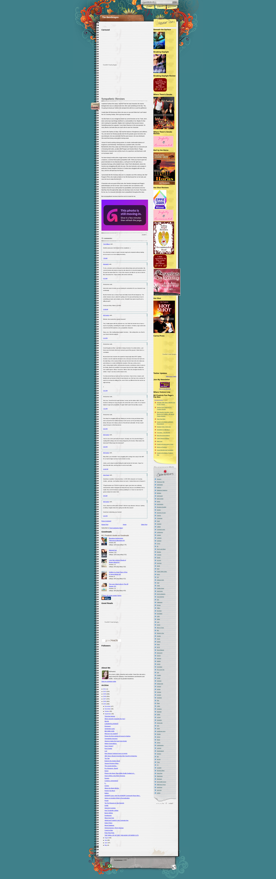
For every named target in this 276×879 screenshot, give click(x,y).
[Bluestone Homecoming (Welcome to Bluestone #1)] (105, 541)
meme (158, 624)
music (158, 638)
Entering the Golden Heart (112, 761)
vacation (159, 767)
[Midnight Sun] (105, 553)
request (159, 686)
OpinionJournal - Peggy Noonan (114, 828)
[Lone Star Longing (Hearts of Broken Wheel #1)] (105, 563)
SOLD (158, 737)
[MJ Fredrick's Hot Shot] (163, 220)
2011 (104, 689)
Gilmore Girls (160, 580)
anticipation (160, 484)
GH (158, 577)
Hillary (158, 608)
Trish (158, 762)
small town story (161, 731)
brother (159, 510)
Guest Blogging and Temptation (165, 450)
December (108, 706)
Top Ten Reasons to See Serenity (114, 803)
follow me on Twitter (171, 376)
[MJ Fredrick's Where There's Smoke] (163, 147)
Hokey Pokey (108, 823)
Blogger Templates (109, 866)
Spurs (158, 739)
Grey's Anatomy (161, 594)
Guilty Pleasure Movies (163, 438)
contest (159, 535)
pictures (159, 658)
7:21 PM (105, 408)
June (106, 843)
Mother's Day (160, 633)
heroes (159, 605)
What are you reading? (111, 733)
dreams (159, 552)
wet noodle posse (161, 781)
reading (159, 675)
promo (158, 664)
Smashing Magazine (173, 867)
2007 (104, 699)
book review (160, 498)
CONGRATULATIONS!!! (111, 724)
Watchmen (160, 776)
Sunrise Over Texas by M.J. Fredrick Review (164, 408)
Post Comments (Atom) (116, 528)
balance (159, 487)
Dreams (107, 778)
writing (158, 793)
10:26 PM (105, 469)
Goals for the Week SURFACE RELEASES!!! (165, 423)
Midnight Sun (113, 550)
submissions (160, 745)
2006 (104, 701)
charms (159, 515)
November (108, 709)
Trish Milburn (106, 244)
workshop (159, 787)
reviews (159, 692)
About (160, 7)
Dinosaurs (108, 726)
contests (159, 538)
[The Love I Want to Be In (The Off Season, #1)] (105, 587)
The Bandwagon (110, 17)
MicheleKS (106, 264)
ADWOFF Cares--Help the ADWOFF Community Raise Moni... (122, 795)
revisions (159, 697)
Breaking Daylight (161, 507)
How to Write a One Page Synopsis (115, 776)
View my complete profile (108, 681)
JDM (158, 616)
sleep (158, 728)
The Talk (107, 758)
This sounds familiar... (111, 766)
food (158, 568)
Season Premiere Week (111, 763)
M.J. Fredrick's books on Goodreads (115, 535)
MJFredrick (106, 315)
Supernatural (160, 751)
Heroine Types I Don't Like (164, 426)
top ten (159, 759)
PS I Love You (160, 669)
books (158, 501)
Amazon (159, 479)
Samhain (159, 711)
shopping (159, 720)
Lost (106, 751)
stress (158, 742)
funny (158, 574)
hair (158, 599)
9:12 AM (105, 278)
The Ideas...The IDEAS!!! (163, 432)
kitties (158, 619)
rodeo (158, 706)
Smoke (159, 734)
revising (159, 695)
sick (158, 725)
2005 (104, 704)
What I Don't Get (109, 818)
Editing (107, 793)
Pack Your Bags (161, 419)
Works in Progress (162, 447)
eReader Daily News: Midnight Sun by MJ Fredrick (166, 403)
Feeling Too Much (110, 790)
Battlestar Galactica (162, 490)
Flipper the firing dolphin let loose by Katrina (117, 736)
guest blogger (160, 596)
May (106, 845)
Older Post (144, 524)
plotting (159, 661)
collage (159, 526)
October (107, 711)
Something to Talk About (163, 429)
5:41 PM (105, 390)
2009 (104, 694)
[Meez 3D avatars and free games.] (111, 595)
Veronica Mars (161, 770)
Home (149, 7)
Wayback (159, 779)
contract (159, 540)
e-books (159, 554)
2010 (104, 691)
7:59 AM (105, 258)
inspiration (159, 613)
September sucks (110, 728)
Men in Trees (160, 627)
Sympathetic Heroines (113, 98)
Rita (158, 700)
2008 (104, 696)
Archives (172, 7)
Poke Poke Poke (109, 833)
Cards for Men (109, 830)
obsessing (159, 652)
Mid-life (107, 721)
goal (158, 582)
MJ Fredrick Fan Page (158, 400)
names (159, 641)
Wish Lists (159, 441)
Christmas (159, 518)
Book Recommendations (163, 435)
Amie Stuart (106, 475)
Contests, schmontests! (111, 781)
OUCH (159, 655)
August (107, 838)
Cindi (158, 521)
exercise (159, 563)
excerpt (159, 560)
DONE (106, 805)
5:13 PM (105, 338)
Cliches (107, 786)
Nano (158, 644)
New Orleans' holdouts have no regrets (116, 753)
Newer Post (104, 524)
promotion (159, 666)
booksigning (160, 504)
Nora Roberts (160, 650)
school (158, 717)
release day (160, 683)
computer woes (161, 529)
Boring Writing (109, 813)
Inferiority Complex (110, 808)
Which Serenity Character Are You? (115, 719)
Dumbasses (108, 815)
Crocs (158, 543)
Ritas (158, 703)
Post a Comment (106, 521)
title (158, 756)
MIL (158, 630)
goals (158, 585)
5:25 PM (105, 516)
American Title (160, 482)
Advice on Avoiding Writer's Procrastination (117, 798)
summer (159, 748)
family (158, 566)
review (158, 689)
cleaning (159, 524)
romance (159, 709)
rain (158, 672)
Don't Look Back (161, 549)
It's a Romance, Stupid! (111, 768)
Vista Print (159, 773)
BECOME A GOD (109, 731)
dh (157, 546)
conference (160, 532)
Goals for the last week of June (165, 444)
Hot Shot (159, 610)
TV (157, 765)
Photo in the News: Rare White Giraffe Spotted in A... (120, 773)
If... (105, 783)
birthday (159, 493)
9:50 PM (105, 446)
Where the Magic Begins (112, 788)
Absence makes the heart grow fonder (116, 741)
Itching (106, 771)
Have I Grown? (109, 746)
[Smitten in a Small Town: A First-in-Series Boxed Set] (105, 575)
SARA (158, 714)
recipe (158, 678)
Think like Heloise (110, 716)
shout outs (159, 723)
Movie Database (109, 825)
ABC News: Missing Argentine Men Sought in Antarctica (121, 756)
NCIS (158, 647)
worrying (159, 790)
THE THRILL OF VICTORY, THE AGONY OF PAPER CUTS (122, 835)
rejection (159, 681)
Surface (159, 753)
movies (159, 636)
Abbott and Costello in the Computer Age (116, 820)
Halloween (159, 602)
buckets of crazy (161, 512)
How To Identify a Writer (111, 810)
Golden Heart (160, 588)
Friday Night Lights (162, 571)
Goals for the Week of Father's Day (165, 454)
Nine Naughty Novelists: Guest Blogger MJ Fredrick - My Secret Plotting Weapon (165, 414)
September (108, 714)
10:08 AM (105, 309)
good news (160, 591)
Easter (158, 557)
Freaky (107, 800)
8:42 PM (105, 428)
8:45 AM (105, 495)
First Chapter (108, 748)
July (106, 840)
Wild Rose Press (161, 784)
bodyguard (160, 496)
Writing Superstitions (111, 743)
